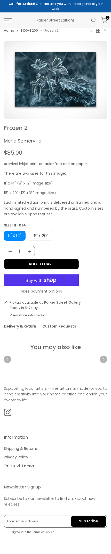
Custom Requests (59, 326)
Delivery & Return (20, 326)
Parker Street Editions (56, 20)
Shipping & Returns (21, 448)
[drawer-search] (94, 20)
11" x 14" (14, 235)
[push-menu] (8, 20)
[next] (103, 359)
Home (9, 30)
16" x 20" (40, 236)
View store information (28, 315)
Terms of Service (19, 465)
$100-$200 (29, 30)
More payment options (41, 291)
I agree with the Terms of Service (32, 532)
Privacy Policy (16, 457)
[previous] (7, 359)
